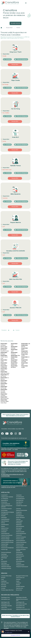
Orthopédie (18, 529)
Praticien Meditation (20, 540)
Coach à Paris (4, 607)
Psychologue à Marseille (6, 605)
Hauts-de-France (5, 582)
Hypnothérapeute (5, 521)
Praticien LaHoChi (20, 538)
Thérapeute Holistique (6, 566)
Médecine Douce (4, 528)
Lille (25, 343)
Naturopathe (19, 528)
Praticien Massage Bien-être (7, 540)
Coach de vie (19, 503)
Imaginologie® (19, 521)
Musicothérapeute (20, 526)
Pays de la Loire (19, 588)
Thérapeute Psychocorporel (22, 566)
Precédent (4, 330)
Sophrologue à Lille (5, 602)
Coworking (18, 508)
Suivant (17, 330)
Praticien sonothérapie (6, 552)
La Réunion (18, 582)
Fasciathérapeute (20, 515)
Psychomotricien (19, 554)
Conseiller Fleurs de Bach (21, 505)
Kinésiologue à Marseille (6, 609)
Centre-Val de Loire (4, 357)
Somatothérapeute (20, 561)
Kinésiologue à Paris (5, 603)
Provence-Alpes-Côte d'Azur (5, 401)
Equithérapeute (4, 513)
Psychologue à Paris (5, 597)
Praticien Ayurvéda (20, 531)
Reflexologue (4, 557)
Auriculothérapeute (20, 498)
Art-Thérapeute (4, 498)
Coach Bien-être (19, 502)
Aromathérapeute (20, 496)
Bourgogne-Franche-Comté (5, 349)
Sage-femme (19, 559)
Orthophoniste (4, 529)
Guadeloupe (3, 581)
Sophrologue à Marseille (21, 597)
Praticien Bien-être (5, 533)
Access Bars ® (4, 495)
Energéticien (19, 512)
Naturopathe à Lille (20, 605)
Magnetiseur (19, 524)
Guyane (17, 581)
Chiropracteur (4, 502)
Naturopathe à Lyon (5, 599)
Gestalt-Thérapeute (20, 517)
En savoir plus (8, 632)
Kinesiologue (19, 522)
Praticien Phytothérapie (21, 542)
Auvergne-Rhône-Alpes (4, 345)
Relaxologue (18, 557)
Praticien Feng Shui (5, 537)
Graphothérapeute (5, 519)
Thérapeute (18, 563)
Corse (2, 579)
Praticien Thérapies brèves (22, 547)
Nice (15, 355)
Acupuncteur (9, 27)
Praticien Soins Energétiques (7, 547)
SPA (2, 559)
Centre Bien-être (19, 500)
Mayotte (18, 584)
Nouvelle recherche (15, 23)
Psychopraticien (4, 556)
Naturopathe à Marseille (21, 603)
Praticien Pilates (4, 544)
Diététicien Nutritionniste (21, 510)
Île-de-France (19, 590)
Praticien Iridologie (5, 538)
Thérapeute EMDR (20, 564)
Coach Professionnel (5, 503)
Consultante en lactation (6, 508)
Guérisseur (18, 519)
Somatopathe (4, 561)
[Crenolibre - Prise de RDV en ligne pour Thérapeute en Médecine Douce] (10, 3)
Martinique (3, 584)
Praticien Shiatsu (19, 545)
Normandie (3, 586)
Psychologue (4, 554)
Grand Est (18, 579)
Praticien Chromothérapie (6, 535)
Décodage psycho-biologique (7, 512)
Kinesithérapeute (5, 524)
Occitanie (3, 588)
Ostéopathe (3, 531)
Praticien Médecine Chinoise (7, 542)
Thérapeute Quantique (6, 568)
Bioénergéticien (4, 500)
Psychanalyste (19, 552)
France (18, 27)
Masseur (3, 526)
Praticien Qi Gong (20, 544)
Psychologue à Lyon (20, 607)
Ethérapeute (19, 513)
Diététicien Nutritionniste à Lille (23, 609)
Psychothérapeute (20, 556)
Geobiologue (4, 517)
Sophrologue (4, 563)
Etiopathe (3, 515)
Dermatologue (4, 510)
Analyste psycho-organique (7, 496)
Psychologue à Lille (20, 602)
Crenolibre (4, 429)
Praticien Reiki (4, 545)
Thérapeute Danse (5, 564)
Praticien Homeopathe (21, 537)
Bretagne (3, 577)
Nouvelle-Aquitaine (4, 391)
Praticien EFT (19, 535)
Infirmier (3, 522)
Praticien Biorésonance (21, 533)
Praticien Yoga (4, 549)
